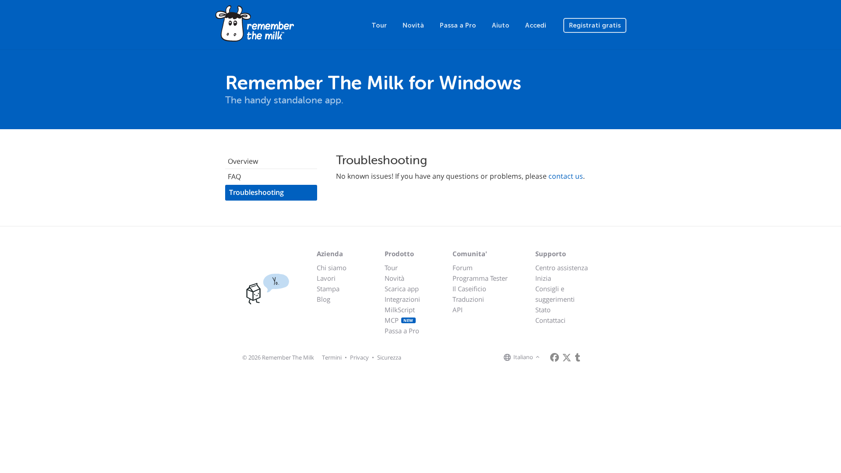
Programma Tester (480, 278)
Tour (379, 25)
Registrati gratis (595, 25)
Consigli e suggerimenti (555, 294)
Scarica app (402, 288)
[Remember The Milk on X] (566, 357)
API (457, 309)
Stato (543, 309)
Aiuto (500, 25)
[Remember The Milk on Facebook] (554, 357)
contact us (565, 176)
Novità (413, 25)
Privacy (359, 357)
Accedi (535, 25)
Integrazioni (402, 299)
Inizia (543, 278)
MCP (399, 320)
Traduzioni (468, 299)
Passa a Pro (458, 25)
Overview (243, 161)
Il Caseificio (469, 288)
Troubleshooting (256, 192)
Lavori (326, 278)
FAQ (234, 176)
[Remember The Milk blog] (577, 357)
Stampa (328, 288)
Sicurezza (389, 357)
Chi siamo (331, 267)
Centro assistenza (561, 267)
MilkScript (400, 309)
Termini (332, 357)
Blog (323, 299)
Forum (462, 267)
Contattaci (550, 320)
